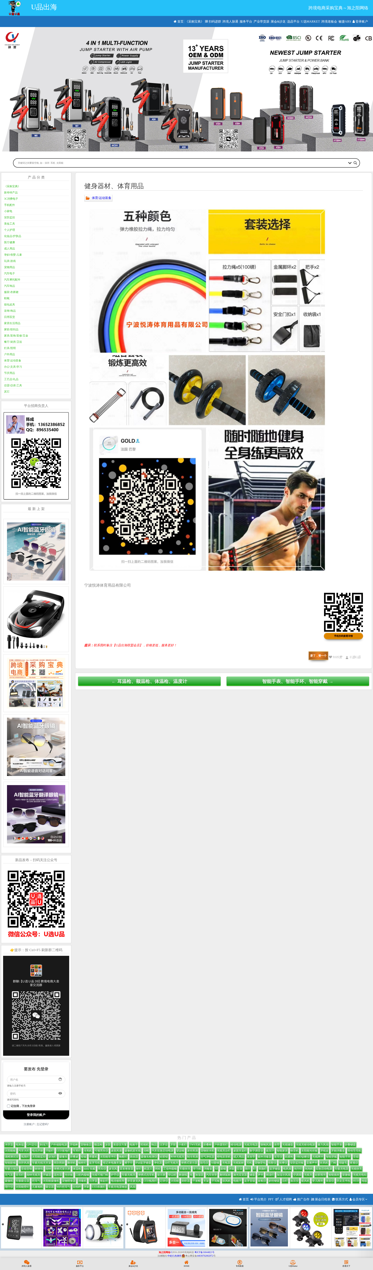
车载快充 (185, 1168)
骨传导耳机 (354, 1150)
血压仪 (294, 1180)
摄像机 (9, 1180)
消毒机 (82, 1180)
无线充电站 (360, 1174)
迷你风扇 (192, 1150)
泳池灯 (52, 1156)
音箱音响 (26, 1168)
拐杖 (157, 1168)
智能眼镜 (10, 1162)
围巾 (247, 1168)
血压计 (270, 1150)
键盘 (252, 1174)
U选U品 (355, 657)
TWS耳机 (195, 1144)
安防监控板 (297, 1162)
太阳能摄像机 (51, 1180)
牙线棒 (74, 1144)
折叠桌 (74, 1156)
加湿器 (199, 1174)
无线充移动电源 (305, 1144)
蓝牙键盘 (274, 1168)
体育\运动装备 (101, 197)
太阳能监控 (39, 1156)
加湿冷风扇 (283, 1174)
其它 (7, 391)
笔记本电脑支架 (112, 1162)
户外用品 (9, 354)
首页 (180, 21)
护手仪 (115, 1174)
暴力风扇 (323, 1144)
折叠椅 (207, 1144)
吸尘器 (50, 1186)
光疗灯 (298, 1168)
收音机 (294, 1150)
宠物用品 (9, 267)
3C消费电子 (11, 198)
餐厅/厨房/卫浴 (13, 341)
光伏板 (69, 1174)
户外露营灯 (221, 1144)
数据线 (183, 1174)
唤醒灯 (123, 1156)
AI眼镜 (215, 1162)
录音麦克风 (134, 1180)
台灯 (285, 1180)
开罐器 (47, 1174)
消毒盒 (208, 1168)
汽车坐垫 (211, 1174)
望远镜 (180, 1150)
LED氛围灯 (150, 1180)
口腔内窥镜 (82, 1174)
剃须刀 (44, 1144)
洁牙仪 (163, 1144)
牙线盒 (324, 1150)
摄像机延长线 (133, 1150)
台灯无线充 (171, 1162)
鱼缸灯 (104, 1180)
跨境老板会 (329, 21)
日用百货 (9, 317)
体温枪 (77, 1168)
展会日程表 (322, 1199)
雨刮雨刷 (59, 1162)
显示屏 (161, 1174)
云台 (239, 1168)
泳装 (108, 1144)
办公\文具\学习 (13, 366)
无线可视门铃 (100, 1174)
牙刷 (86, 1186)
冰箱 (231, 1168)
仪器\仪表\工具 (13, 385)
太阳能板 (10, 1150)
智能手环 (345, 1156)
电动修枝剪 (118, 1180)
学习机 (197, 1168)
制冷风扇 (192, 1156)
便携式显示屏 (62, 1168)
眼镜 (223, 1168)
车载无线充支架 (41, 1162)
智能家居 (282, 1150)
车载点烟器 (11, 1168)
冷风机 (88, 1150)
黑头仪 (102, 1168)
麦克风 (113, 1168)
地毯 (364, 1180)
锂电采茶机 (224, 1156)
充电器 (226, 1162)
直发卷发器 (126, 1168)
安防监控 (9, 217)
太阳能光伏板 (309, 1150)
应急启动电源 (324, 1168)
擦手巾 (129, 1162)
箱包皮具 (9, 304)
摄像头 (63, 1156)
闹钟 (48, 1168)
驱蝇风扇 (266, 1144)
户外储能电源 (59, 1144)
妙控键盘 (274, 1180)
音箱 (356, 1156)
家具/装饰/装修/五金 (16, 335)
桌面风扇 (116, 1150)
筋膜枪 (289, 1156)
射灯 (138, 1168)
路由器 (134, 1156)
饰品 (154, 1144)
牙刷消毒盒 (338, 1150)
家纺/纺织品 (11, 329)
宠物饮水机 (207, 1150)
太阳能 (175, 1180)
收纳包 (39, 1168)
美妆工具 (9, 223)
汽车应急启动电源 (162, 1150)
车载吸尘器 (22, 1180)
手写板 (216, 1180)
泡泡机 (309, 1168)
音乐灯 (20, 1174)
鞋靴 (7, 298)
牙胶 (173, 1144)
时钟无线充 (177, 1156)
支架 (206, 1180)
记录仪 (164, 1180)
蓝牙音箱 (249, 1180)
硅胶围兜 (320, 1174)
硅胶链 (164, 1156)
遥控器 (58, 1174)
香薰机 (93, 1156)
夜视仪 (354, 1162)
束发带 (251, 1156)
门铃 (333, 1162)
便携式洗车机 (146, 1174)
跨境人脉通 (230, 21)
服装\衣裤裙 (11, 292)
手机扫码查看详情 (343, 636)
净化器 (158, 1162)
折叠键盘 (350, 1144)
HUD (356, 1180)
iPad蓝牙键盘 (143, 1162)
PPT (271, 1199)
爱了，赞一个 (318, 655)
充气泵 (9, 1174)
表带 (277, 1144)
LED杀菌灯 (98, 1186)
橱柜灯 (82, 1162)
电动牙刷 (37, 1150)
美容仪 (330, 1180)
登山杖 (172, 1174)
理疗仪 (9, 1186)
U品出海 (44, 7)
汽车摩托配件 (12, 279)
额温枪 (98, 1144)
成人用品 (9, 248)
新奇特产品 (11, 192)
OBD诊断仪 (303, 1156)
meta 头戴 (89, 1168)
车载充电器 (341, 1168)
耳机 (249, 1162)
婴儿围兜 (317, 1180)
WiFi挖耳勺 (63, 1186)
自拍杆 (77, 1186)
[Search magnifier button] (355, 163)
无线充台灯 (224, 1150)
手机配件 (9, 205)
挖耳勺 (36, 1180)
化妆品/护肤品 (12, 236)
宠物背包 (260, 1162)
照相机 (144, 1144)
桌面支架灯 (240, 1150)
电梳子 (237, 1180)
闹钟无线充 (33, 1174)
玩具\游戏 (10, 261)
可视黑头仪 (101, 1150)
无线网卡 (317, 1156)
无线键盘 (287, 1144)
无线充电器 (251, 1144)
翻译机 (71, 1162)
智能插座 (334, 1174)
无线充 (308, 1174)
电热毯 (20, 1144)
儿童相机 (37, 1186)
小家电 (8, 211)
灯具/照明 (10, 348)
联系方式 (341, 1199)
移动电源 (236, 1144)
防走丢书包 (343, 1180)
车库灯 (77, 1150)
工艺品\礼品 (11, 379)
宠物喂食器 (69, 1180)
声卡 (260, 1174)
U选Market (310, 21)
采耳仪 (278, 1156)
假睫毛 (343, 1162)
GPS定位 (32, 1144)
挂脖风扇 (23, 1162)
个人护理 (9, 229)
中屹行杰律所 (174, 1255)
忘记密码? (43, 1124)
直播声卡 (311, 1162)
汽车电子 (9, 273)
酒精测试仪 (11, 1156)
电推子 (134, 1144)
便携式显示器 (189, 1162)
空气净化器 (207, 1156)
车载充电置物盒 (117, 1186)
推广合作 (302, 1199)
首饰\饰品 (10, 310)
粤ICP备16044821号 (204, 1252)
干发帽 (197, 1180)
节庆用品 (9, 373)
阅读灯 (270, 1174)
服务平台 (246, 21)
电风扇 (287, 1168)
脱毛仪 (204, 1162)
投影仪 (272, 1162)
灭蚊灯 (50, 1150)
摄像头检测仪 (149, 1156)
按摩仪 (283, 1162)
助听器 (186, 1180)
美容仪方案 (120, 1144)
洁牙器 (93, 1180)
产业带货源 (261, 21)
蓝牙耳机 (94, 1162)
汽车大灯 (23, 1150)
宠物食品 (86, 1144)
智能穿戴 (331, 1156)
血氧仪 (262, 1180)
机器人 (148, 1168)
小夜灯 (183, 1144)
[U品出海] (14, 8)
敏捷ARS (345, 21)
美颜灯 (263, 1168)
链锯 (83, 1156)
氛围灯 (25, 1156)
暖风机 (305, 1180)
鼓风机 (226, 1180)
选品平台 (293, 21)
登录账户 (361, 21)
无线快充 (356, 1168)
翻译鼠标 (225, 1174)
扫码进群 (214, 21)
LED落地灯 (63, 1150)
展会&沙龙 (278, 21)
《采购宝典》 (194, 21)
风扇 (132, 1186)
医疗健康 (9, 242)
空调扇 (297, 1174)
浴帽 (146, 1150)
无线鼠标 (238, 1162)
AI (216, 1168)
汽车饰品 (9, 285)
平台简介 (260, 1199)
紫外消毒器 (264, 1156)
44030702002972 (205, 1255)
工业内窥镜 (170, 1168)
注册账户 (29, 1124)
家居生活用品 (12, 323)
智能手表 (336, 1144)
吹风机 (324, 1162)
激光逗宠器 (240, 1174)
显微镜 (346, 1174)
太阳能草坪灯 (108, 1156)
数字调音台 (256, 1150)
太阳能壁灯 (22, 1186)
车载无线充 (128, 1174)
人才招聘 (285, 1199)
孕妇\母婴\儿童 (13, 254)
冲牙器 (9, 1144)
